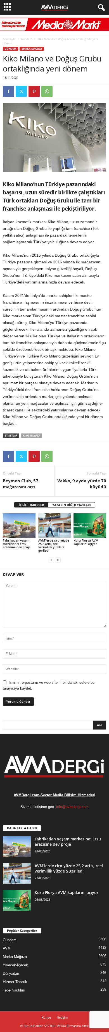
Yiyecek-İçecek (15, 965)
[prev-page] (51, 560)
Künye (46, 1017)
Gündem (26, 39)
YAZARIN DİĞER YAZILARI (71, 505)
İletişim (62, 1017)
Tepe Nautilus (14, 990)
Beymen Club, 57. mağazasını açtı (21, 483)
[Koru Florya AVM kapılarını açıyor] (90, 525)
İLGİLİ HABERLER (31, 505)
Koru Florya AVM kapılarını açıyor (86, 542)
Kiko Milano (31, 435)
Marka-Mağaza (32, 49)
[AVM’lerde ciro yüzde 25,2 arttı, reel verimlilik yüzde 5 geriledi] (54, 525)
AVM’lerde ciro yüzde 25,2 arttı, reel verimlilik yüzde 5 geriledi (53, 545)
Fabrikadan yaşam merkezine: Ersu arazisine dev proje (16, 543)
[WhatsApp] (47, 91)
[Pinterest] (34, 91)
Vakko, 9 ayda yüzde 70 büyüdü (81, 483)
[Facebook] (8, 91)
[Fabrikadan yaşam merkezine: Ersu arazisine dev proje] (19, 525)
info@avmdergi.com (72, 807)
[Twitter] (21, 91)
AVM (7, 948)
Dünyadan (11, 973)
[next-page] (58, 560)
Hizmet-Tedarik (15, 982)
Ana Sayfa (9, 39)
